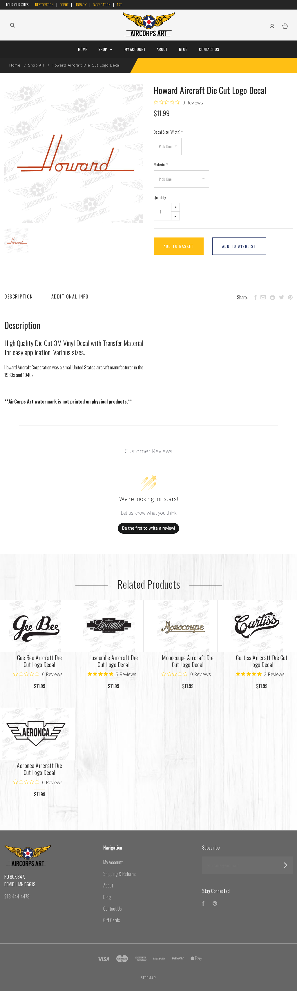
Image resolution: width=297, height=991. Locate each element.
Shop (103, 49)
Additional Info (70, 296)
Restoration (44, 5)
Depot (64, 5)
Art (119, 5)
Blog (183, 49)
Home (82, 49)
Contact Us (209, 49)
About (162, 49)
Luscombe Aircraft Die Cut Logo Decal (113, 661)
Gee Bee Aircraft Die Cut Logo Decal (39, 661)
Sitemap (148, 977)
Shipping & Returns (119, 873)
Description (18, 296)
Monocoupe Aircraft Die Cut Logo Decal (187, 661)
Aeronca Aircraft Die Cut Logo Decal (39, 769)
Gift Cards (111, 920)
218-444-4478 (17, 896)
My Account (134, 49)
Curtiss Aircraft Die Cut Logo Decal (261, 661)
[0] (285, 25)
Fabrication (102, 5)
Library (81, 5)
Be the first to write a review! (148, 528)
